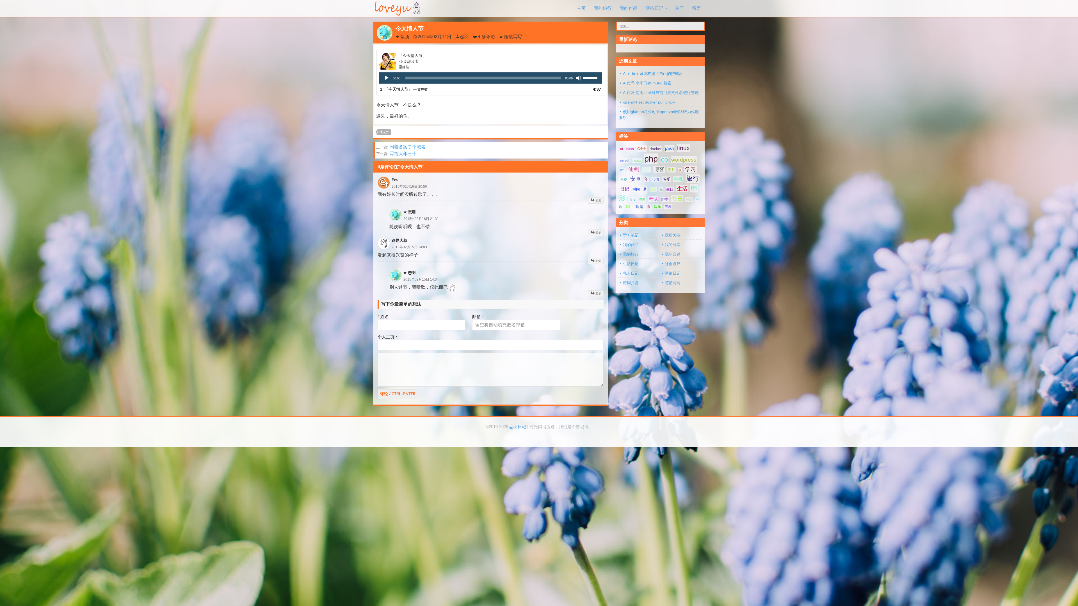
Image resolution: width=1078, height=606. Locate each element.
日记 (624, 189)
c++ (641, 148)
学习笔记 (631, 235)
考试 (653, 199)
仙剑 (633, 169)
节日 (677, 199)
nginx (636, 160)
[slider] (591, 77)
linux (683, 148)
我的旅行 (603, 8)
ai (621, 149)
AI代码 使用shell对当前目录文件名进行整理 (661, 92)
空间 (642, 199)
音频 (404, 36)
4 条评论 (486, 36)
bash (630, 149)
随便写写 (513, 36)
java (669, 148)
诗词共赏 (631, 283)
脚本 (664, 199)
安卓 (635, 179)
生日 (669, 189)
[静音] (579, 78)
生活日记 (631, 263)
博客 (659, 169)
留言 (696, 8)
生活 (682, 189)
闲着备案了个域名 (401, 146)
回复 (598, 200)
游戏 (653, 189)
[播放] (386, 78)
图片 (671, 170)
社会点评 (672, 263)
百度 (632, 199)
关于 (679, 8)
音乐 (657, 206)
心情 (655, 179)
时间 (636, 189)
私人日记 (631, 273)
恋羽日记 (517, 426)
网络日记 (654, 8)
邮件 (628, 206)
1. (404, 89)
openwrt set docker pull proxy (649, 102)
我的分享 (672, 244)
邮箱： (478, 316)
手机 (678, 179)
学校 (623, 180)
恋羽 (464, 36)
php (651, 158)
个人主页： (388, 336)
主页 (581, 8)
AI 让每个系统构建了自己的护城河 (653, 73)
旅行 (692, 178)
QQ (664, 159)
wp (622, 170)
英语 (689, 199)
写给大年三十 (396, 153)
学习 (690, 169)
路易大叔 (399, 240)
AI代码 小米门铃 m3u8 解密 (647, 83)
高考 (668, 207)
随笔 (639, 206)
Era (395, 180)
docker (656, 148)
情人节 (384, 132)
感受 (666, 179)
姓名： (385, 316)
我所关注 (672, 235)
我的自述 (672, 254)
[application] (490, 78)
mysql (624, 160)
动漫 (646, 169)
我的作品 (629, 8)
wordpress (683, 160)
